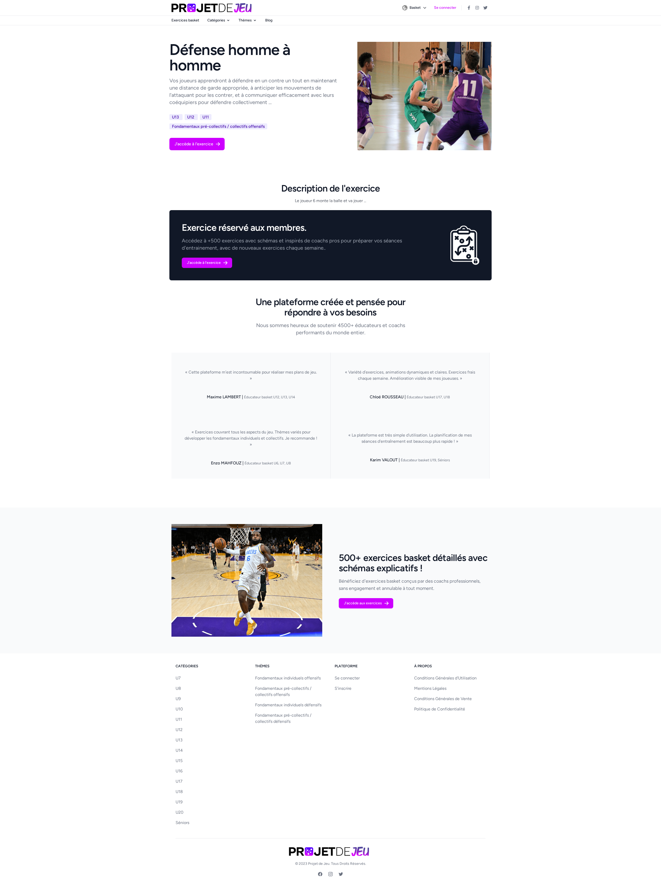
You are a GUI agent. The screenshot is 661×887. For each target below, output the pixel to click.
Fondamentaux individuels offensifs (288, 678)
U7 (178, 678)
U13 (179, 740)
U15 (179, 760)
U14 (179, 750)
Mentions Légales (430, 688)
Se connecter (445, 7)
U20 (179, 812)
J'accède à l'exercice (194, 143)
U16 (179, 771)
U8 (178, 688)
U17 (179, 781)
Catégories (216, 20)
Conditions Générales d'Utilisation (445, 678)
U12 (179, 729)
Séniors (182, 822)
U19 (179, 801)
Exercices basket (185, 20)
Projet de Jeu (318, 863)
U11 (179, 719)
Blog (268, 20)
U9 (178, 698)
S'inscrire (343, 688)
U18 (179, 791)
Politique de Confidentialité (439, 709)
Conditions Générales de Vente (443, 698)
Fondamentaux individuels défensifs (288, 704)
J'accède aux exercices (363, 603)
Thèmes (245, 20)
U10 (179, 709)
